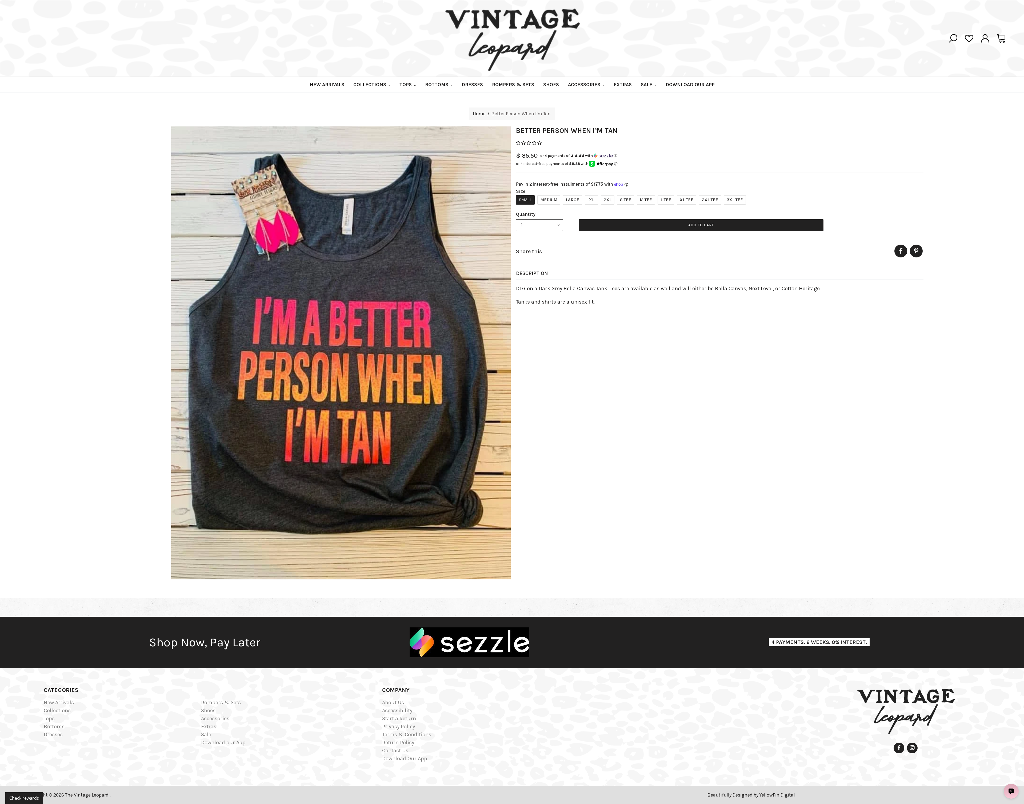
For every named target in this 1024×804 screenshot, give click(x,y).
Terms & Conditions (406, 734)
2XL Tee (710, 199)
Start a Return (399, 718)
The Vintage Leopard (87, 795)
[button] (529, 142)
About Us (393, 702)
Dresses (53, 734)
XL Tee (686, 199)
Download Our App (404, 758)
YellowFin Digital (777, 795)
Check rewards (24, 798)
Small (525, 199)
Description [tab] (532, 273)
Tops (49, 718)
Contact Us (395, 750)
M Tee (646, 199)
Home (479, 114)
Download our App (223, 742)
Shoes (208, 710)
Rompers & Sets (221, 702)
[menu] (539, 225)
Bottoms (54, 726)
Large (572, 199)
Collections (57, 710)
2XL (607, 199)
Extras (208, 726)
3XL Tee (735, 199)
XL (591, 199)
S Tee (625, 199)
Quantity (525, 214)
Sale (206, 734)
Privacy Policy (398, 726)
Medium (548, 199)
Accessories (215, 718)
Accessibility (397, 710)
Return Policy (398, 742)
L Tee (666, 199)
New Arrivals (59, 702)
